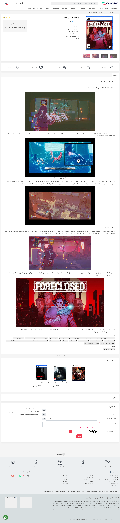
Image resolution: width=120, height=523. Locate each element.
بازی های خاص (112, 12)
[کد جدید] (70, 431)
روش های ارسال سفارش (112, 481)
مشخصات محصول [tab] (106, 75)
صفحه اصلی (114, 8)
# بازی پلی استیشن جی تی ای (96, 340)
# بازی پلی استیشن (63, 338)
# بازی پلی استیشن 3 (43, 338)
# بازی (70, 338)
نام (115, 410)
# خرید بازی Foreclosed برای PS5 (91, 343)
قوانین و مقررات (114, 483)
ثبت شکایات (65, 478)
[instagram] (24, 476)
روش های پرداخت (88, 479)
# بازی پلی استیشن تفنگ (18, 338)
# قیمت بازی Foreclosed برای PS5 (107, 343)
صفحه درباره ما (64, 481)
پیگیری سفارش (31, 8)
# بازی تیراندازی (36, 340)
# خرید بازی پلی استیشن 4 (25, 340)
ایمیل (114, 414)
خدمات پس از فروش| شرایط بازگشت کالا (108, 479)
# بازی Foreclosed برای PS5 (12, 340)
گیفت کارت (73, 8)
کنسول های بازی (103, 8)
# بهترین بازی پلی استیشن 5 (31, 338)
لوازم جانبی (55, 8)
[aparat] (28, 476)
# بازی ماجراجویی (44, 340)
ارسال (79, 436)
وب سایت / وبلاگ (111, 418)
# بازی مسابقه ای (73, 340)
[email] (12, 476)
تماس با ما (39, 8)
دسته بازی (91, 8)
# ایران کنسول (112, 338)
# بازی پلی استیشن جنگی (109, 340)
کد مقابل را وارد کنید (111, 431)
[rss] (16, 476)
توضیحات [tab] (115, 75)
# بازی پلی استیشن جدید (83, 340)
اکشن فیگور (64, 8)
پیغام (115, 423)
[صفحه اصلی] (118, 12)
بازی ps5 (104, 12)
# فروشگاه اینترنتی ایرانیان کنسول (92, 338)
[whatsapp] (20, 476)
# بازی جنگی (58, 340)
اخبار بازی (47, 8)
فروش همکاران (64, 479)
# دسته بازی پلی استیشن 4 (78, 338)
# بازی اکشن (51, 340)
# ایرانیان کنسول (104, 338)
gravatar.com (19, 413)
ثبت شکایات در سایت (88, 483)
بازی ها (82, 8)
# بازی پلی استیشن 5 (53, 338)
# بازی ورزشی (65, 340)
